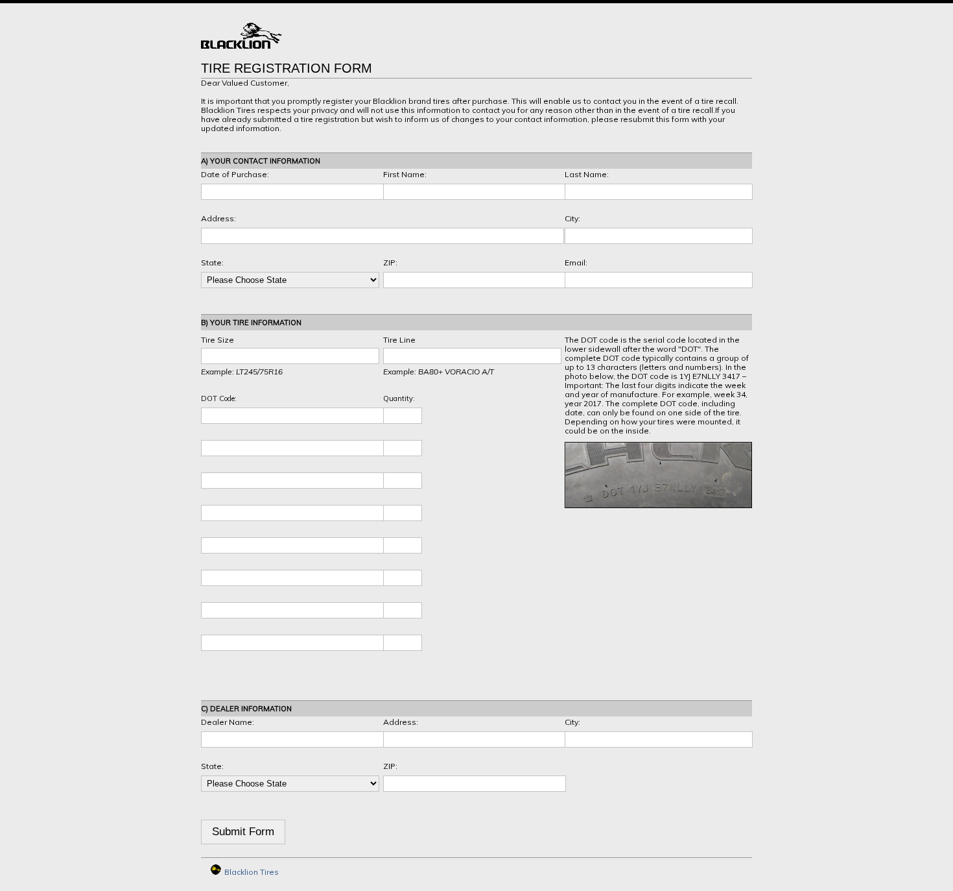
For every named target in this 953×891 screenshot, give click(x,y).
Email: (576, 262)
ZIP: (390, 262)
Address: (218, 218)
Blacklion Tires (251, 872)
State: (212, 262)
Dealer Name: (227, 722)
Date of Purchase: (235, 174)
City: (572, 218)
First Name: (405, 174)
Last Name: (587, 174)
